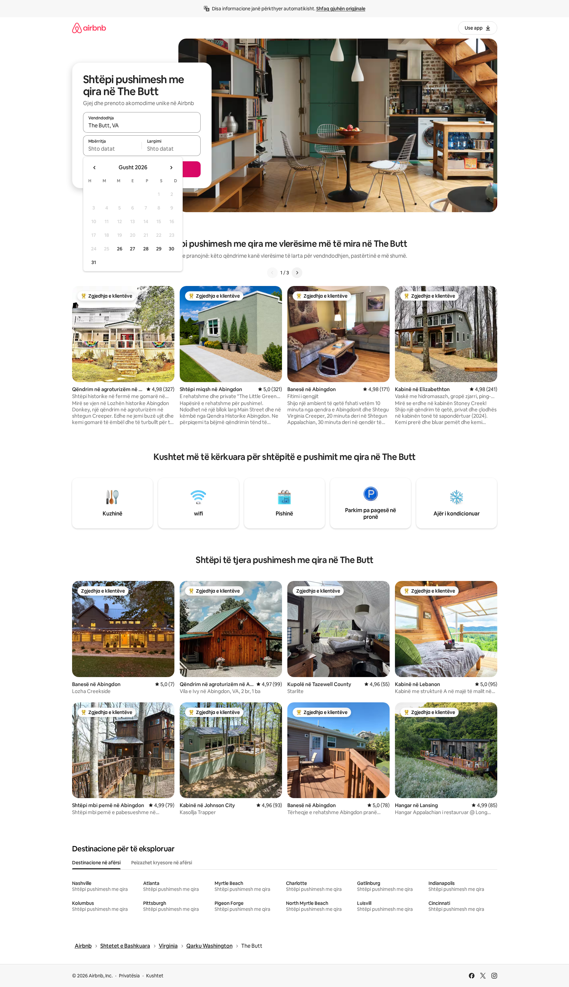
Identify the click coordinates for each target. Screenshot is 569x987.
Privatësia (129, 976)
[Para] (297, 272)
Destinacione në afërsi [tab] (96, 863)
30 (171, 249)
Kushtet (154, 976)
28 (145, 249)
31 (93, 262)
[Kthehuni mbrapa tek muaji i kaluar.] (95, 168)
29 (158, 249)
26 (119, 249)
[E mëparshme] (272, 272)
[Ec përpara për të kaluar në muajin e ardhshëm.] (171, 168)
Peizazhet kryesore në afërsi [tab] (161, 863)
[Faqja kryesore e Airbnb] (89, 27)
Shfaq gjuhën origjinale (340, 9)
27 (132, 249)
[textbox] (112, 149)
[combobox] (141, 125)
